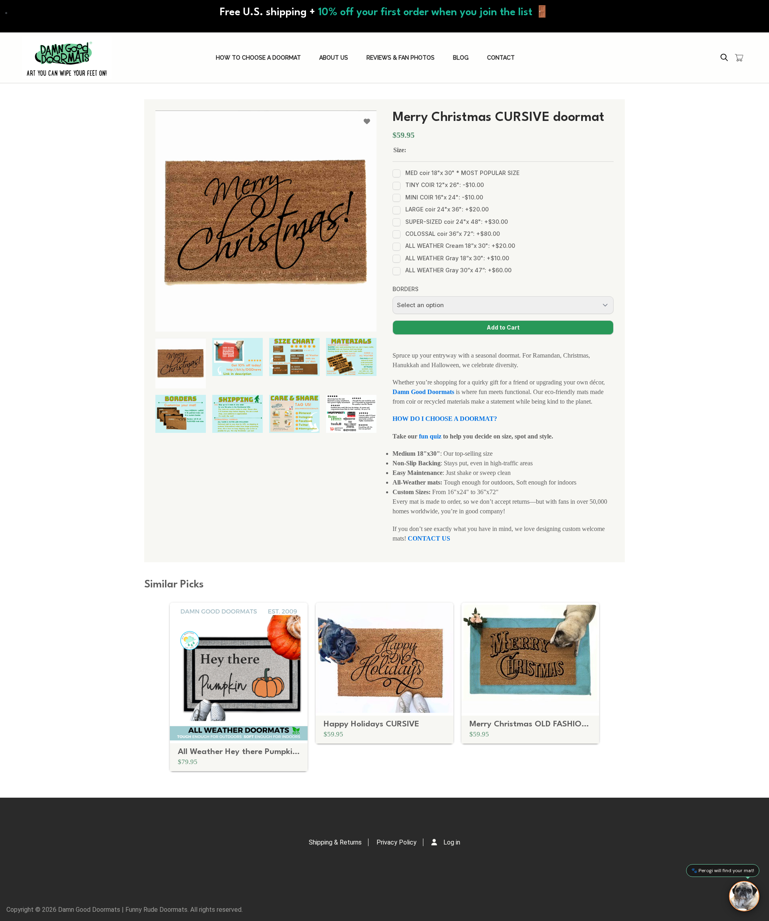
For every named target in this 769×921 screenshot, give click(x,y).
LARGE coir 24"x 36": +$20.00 (447, 209)
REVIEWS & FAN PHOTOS (400, 57)
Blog (461, 57)
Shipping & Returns (335, 842)
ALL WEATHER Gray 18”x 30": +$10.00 (457, 258)
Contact (501, 57)
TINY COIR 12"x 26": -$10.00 (444, 184)
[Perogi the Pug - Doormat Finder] (744, 896)
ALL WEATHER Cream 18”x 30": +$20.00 (460, 245)
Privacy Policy (396, 842)
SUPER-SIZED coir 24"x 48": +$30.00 (456, 221)
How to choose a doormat (258, 57)
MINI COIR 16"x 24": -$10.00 (444, 197)
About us (333, 57)
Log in (451, 842)
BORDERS (406, 289)
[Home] (67, 57)
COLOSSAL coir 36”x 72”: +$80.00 (452, 233)
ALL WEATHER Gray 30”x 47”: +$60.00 (458, 270)
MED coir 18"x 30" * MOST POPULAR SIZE (462, 172)
